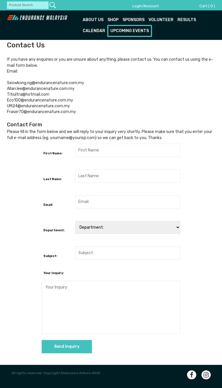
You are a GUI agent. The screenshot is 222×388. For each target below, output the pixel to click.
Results (186, 19)
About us (93, 19)
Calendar (94, 30)
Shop (113, 19)
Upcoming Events (129, 30)
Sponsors (134, 19)
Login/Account (145, 6)
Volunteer (161, 19)
